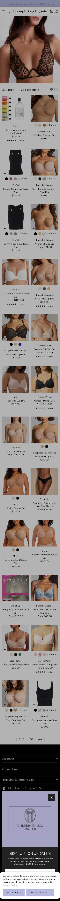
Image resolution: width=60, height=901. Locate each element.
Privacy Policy (10, 885)
